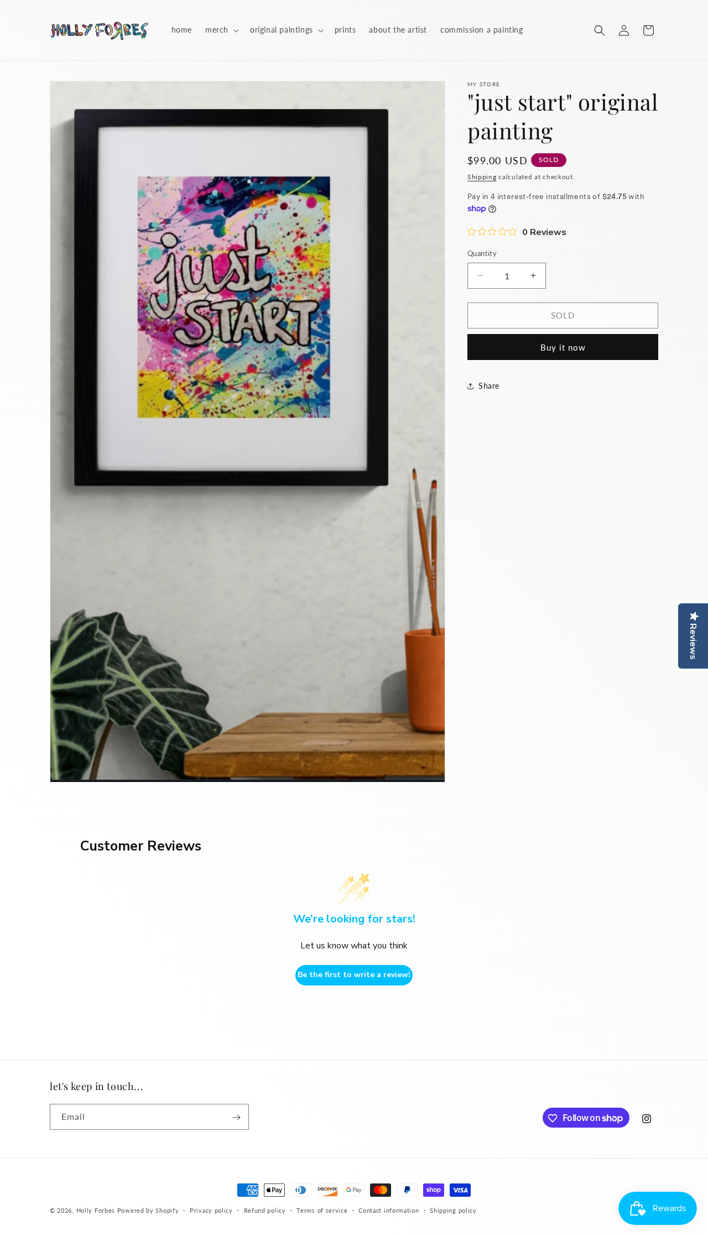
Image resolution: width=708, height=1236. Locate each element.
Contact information (388, 1209)
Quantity (482, 253)
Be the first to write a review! (354, 975)
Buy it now (563, 347)
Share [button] (488, 385)
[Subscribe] (236, 1117)
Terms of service (321, 1209)
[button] (221, 29)
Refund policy (265, 1209)
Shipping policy (453, 1209)
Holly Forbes (95, 1210)
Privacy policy (211, 1209)
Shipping (482, 177)
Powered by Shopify (148, 1210)
